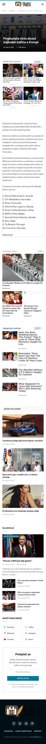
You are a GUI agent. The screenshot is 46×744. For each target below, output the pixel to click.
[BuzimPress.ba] (23, 4)
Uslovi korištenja (23, 731)
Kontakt (38, 731)
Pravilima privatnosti (26, 687)
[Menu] (3, 4)
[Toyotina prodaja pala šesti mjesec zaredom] (23, 426)
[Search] (42, 4)
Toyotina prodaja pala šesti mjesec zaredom (22, 440)
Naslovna (8, 731)
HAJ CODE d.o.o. (36, 737)
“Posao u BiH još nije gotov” (17, 561)
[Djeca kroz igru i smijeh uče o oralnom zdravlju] (23, 459)
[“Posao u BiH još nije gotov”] (23, 545)
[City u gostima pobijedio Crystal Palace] (8, 583)
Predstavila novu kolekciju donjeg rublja (20, 511)
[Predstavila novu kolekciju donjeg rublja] (23, 496)
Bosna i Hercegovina (11, 536)
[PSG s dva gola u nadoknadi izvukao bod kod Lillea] (8, 595)
